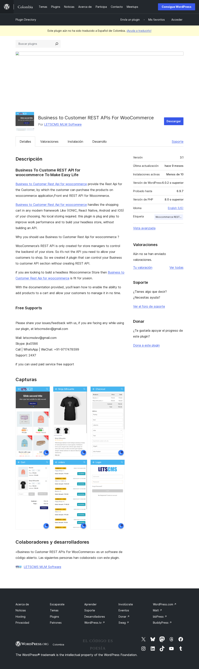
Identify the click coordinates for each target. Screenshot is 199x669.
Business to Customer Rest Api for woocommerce (51, 184)
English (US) (175, 208)
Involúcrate (126, 604)
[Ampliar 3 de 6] (119, 392)
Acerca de (22, 604)
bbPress (160, 616)
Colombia (58, 644)
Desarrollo (99, 141)
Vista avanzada (144, 228)
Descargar (174, 121)
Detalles (25, 141)
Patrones (56, 622)
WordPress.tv (94, 622)
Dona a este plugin (146, 345)
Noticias (21, 610)
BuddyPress (162, 622)
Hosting (20, 616)
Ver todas (176, 267)
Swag (124, 622)
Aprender (90, 604)
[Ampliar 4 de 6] (45, 465)
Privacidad (22, 622)
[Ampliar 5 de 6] (82, 465)
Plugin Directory (26, 19)
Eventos (124, 610)
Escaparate (57, 604)
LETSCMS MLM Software (63, 124)
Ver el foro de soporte (149, 306)
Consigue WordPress (176, 6)
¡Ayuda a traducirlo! (139, 30)
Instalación (75, 141)
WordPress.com (164, 604)
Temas (54, 610)
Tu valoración (142, 267)
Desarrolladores (94, 616)
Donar (124, 616)
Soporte (177, 141)
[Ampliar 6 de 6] (119, 465)
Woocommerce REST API (169, 216)
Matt (157, 610)
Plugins (54, 616)
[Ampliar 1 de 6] (45, 392)
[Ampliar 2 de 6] (82, 392)
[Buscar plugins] (57, 44)
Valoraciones (49, 141)
